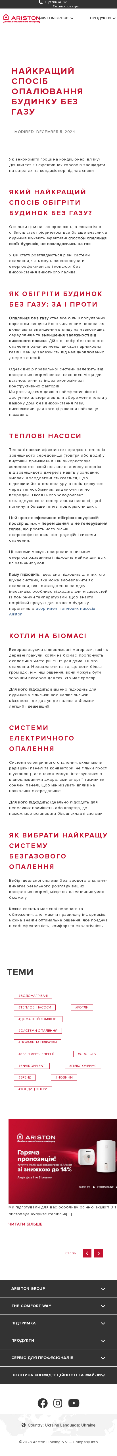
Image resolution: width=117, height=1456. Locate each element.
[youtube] (74, 1405)
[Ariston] (22, 18)
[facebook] (42, 1405)
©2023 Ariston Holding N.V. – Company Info (58, 1442)
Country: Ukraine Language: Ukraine (61, 1425)
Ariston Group (53, 18)
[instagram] (57, 1405)
